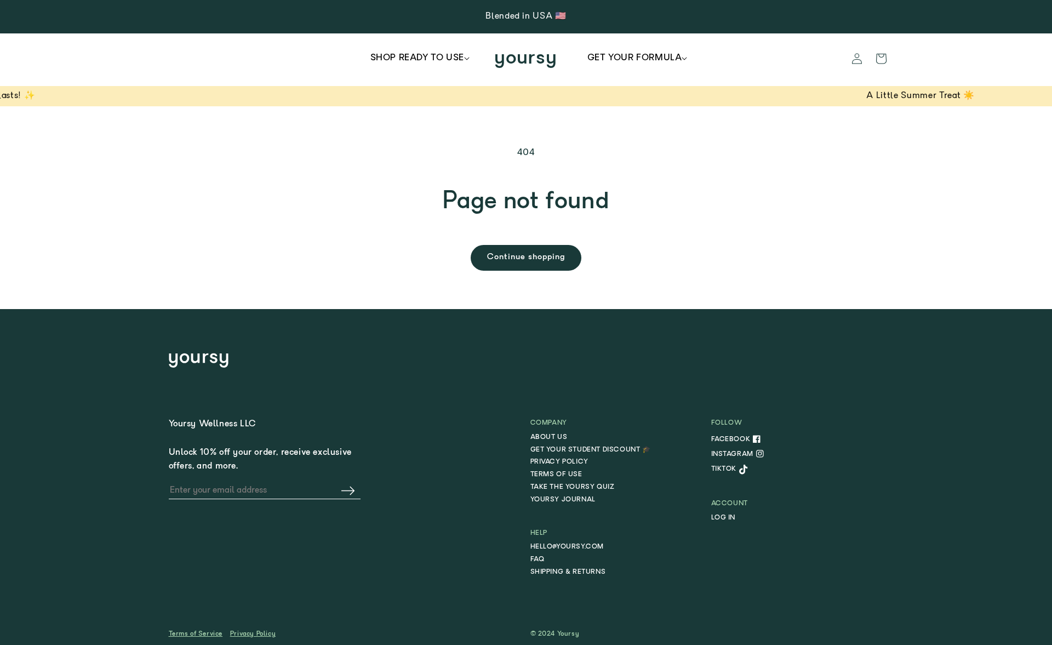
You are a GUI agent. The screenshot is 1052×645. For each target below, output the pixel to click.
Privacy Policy (559, 462)
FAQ (537, 559)
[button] (417, 58)
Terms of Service (196, 634)
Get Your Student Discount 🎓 (590, 450)
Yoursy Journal (563, 499)
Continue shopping (526, 257)
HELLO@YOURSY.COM (567, 547)
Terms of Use (556, 474)
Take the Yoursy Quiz (572, 487)
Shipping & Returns (568, 572)
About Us (549, 437)
